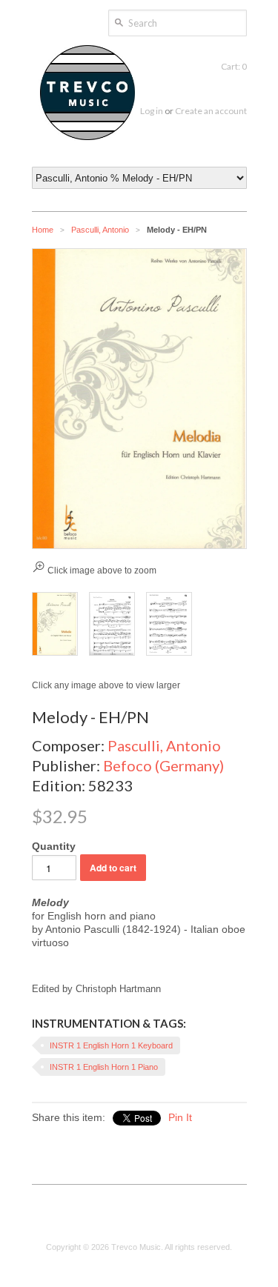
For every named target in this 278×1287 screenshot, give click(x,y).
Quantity (54, 846)
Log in (151, 110)
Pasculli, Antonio (100, 229)
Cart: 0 (234, 66)
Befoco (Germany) (163, 765)
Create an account (211, 110)
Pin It (180, 1117)
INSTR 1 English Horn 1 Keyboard (111, 1045)
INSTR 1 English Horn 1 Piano (104, 1066)
